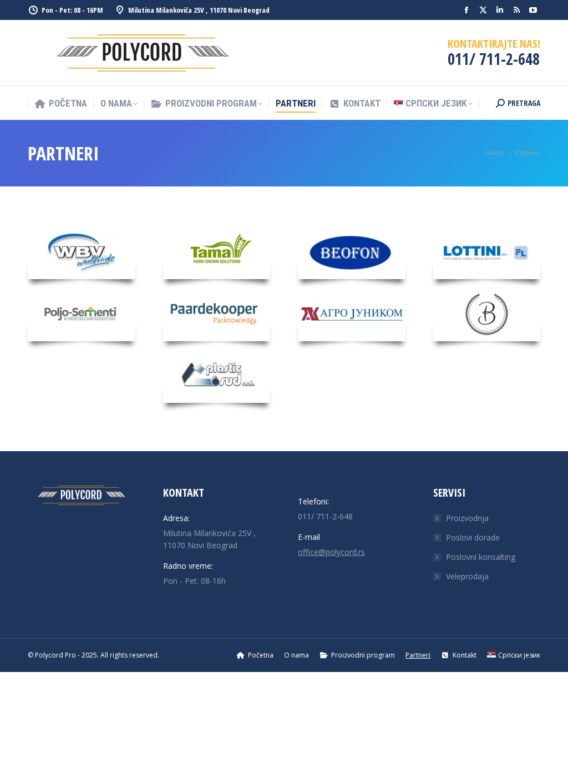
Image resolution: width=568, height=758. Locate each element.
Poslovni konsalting (480, 557)
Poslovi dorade (473, 537)
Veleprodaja (467, 576)
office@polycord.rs (331, 552)
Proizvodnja (467, 518)
